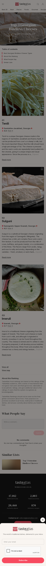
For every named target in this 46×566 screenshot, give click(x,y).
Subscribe (23, 560)
